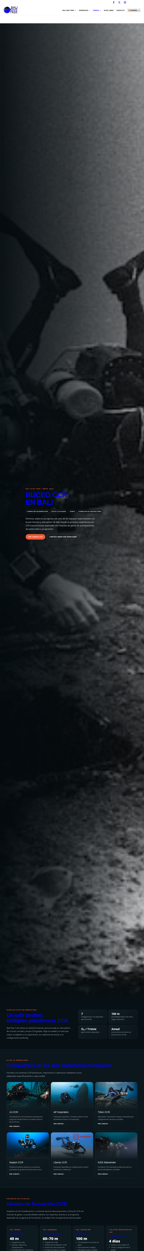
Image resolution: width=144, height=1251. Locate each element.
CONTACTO (120, 10)
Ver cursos (14, 1126)
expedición (83, 10)
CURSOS (96, 10)
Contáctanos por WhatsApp (63, 537)
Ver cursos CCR (35, 537)
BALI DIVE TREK (68, 10)
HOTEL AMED (109, 10)
